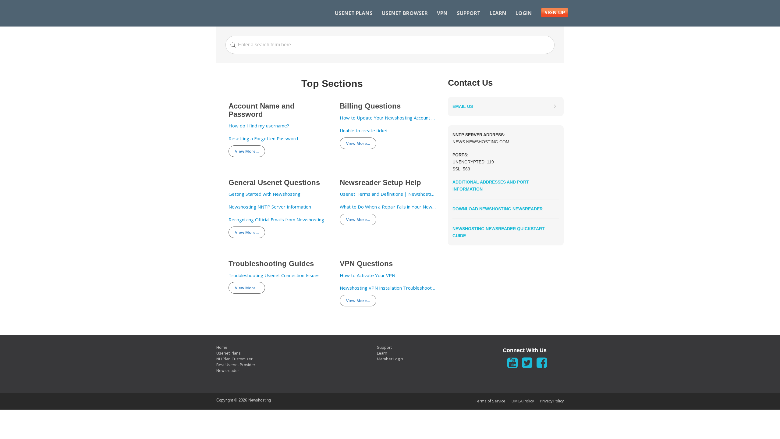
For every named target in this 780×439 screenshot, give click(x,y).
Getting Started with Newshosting (264, 194)
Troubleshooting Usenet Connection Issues (274, 275)
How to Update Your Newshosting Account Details (388, 118)
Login (524, 12)
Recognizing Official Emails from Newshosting (276, 220)
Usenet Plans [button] (354, 12)
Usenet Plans (228, 353)
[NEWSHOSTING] (257, 13)
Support (468, 12)
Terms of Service (490, 401)
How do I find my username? (259, 126)
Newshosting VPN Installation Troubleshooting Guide (388, 288)
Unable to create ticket (364, 131)
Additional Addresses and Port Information (490, 185)
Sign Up (554, 12)
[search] (390, 45)
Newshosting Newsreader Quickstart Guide (498, 232)
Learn (382, 353)
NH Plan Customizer (234, 359)
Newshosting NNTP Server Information (270, 207)
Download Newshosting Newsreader (497, 208)
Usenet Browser (405, 12)
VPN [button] (442, 12)
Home (221, 347)
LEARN (498, 12)
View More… (247, 151)
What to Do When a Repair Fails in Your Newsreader (388, 207)
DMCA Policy (523, 401)
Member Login (390, 359)
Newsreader (227, 370)
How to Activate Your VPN (367, 275)
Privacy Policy (552, 401)
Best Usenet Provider (235, 364)
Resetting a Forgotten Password (263, 138)
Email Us (462, 106)
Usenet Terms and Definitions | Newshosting (388, 194)
